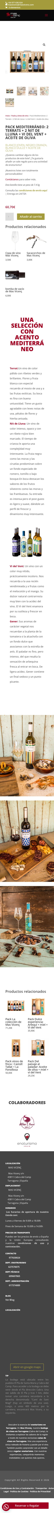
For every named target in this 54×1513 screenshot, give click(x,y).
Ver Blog (9, 1299)
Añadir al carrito (31, 216)
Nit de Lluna (17, 423)
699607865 (14, 1276)
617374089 (14, 1285)
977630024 (14, 1257)
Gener (13, 621)
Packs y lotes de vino (19, 115)
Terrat (14, 368)
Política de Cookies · (20, 1491)
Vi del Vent (17, 566)
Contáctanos (12, 179)
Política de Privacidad (40, 1491)
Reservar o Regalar (27, 1505)
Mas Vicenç (26, 1428)
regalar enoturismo (23, 1451)
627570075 (14, 1266)
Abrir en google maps (27, 1367)
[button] (44, 44)
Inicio (7, 115)
